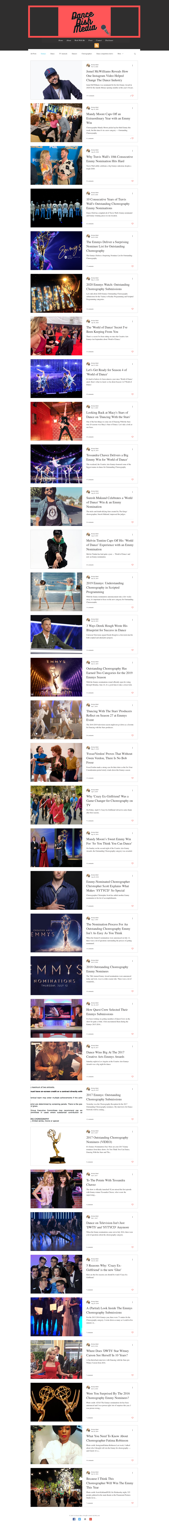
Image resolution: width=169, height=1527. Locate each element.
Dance (52, 54)
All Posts (33, 54)
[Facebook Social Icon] (74, 1519)
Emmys (43, 54)
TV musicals (63, 54)
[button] (135, 54)
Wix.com (97, 1515)
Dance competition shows (104, 54)
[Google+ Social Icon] (90, 1519)
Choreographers (87, 54)
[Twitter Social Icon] (79, 1519)
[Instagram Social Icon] (85, 1519)
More (119, 54)
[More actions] (133, 65)
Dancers (74, 54)
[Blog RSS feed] (96, 45)
